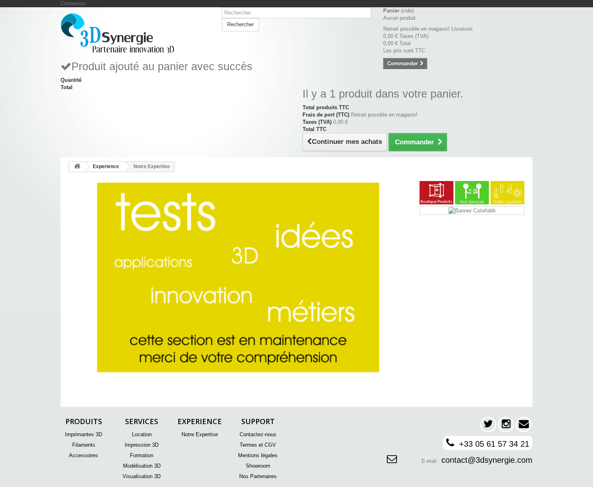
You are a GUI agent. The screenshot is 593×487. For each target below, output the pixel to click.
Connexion (73, 3)
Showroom (258, 466)
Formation (141, 455)
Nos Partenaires (258, 476)
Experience (106, 166)
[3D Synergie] (135, 33)
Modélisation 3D (142, 466)
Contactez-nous (258, 434)
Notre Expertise (200, 434)
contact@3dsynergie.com (486, 460)
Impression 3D (142, 445)
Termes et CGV (258, 445)
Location (142, 434)
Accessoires (83, 455)
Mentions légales (258, 455)
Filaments (83, 445)
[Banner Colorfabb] (472, 210)
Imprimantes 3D (83, 434)
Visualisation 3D (142, 476)
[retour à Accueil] (77, 167)
